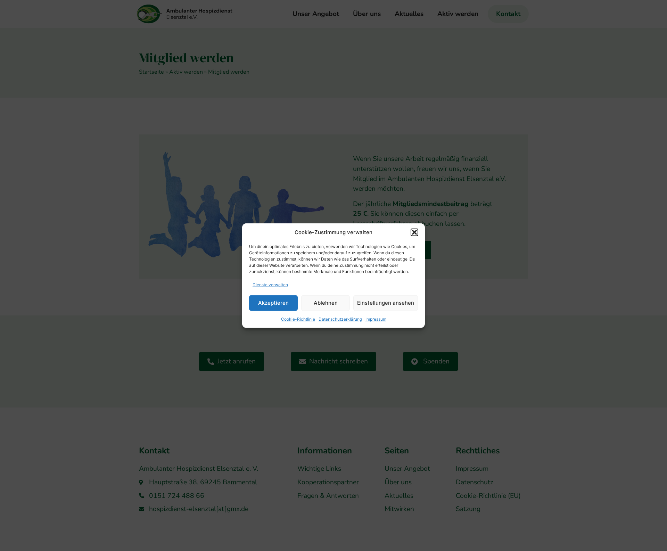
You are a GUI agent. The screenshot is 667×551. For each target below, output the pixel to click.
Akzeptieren (273, 302)
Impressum (375, 318)
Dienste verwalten (270, 284)
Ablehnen (326, 302)
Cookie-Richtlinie (298, 318)
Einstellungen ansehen (385, 302)
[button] (414, 232)
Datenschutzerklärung (340, 318)
